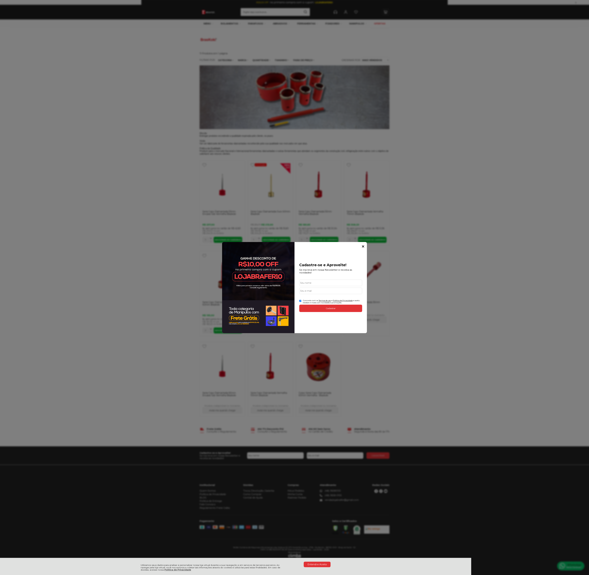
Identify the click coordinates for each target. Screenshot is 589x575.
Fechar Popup (363, 246)
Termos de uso (325, 300)
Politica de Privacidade (343, 300)
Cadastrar (331, 308)
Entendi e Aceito (317, 564)
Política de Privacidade (177, 570)
